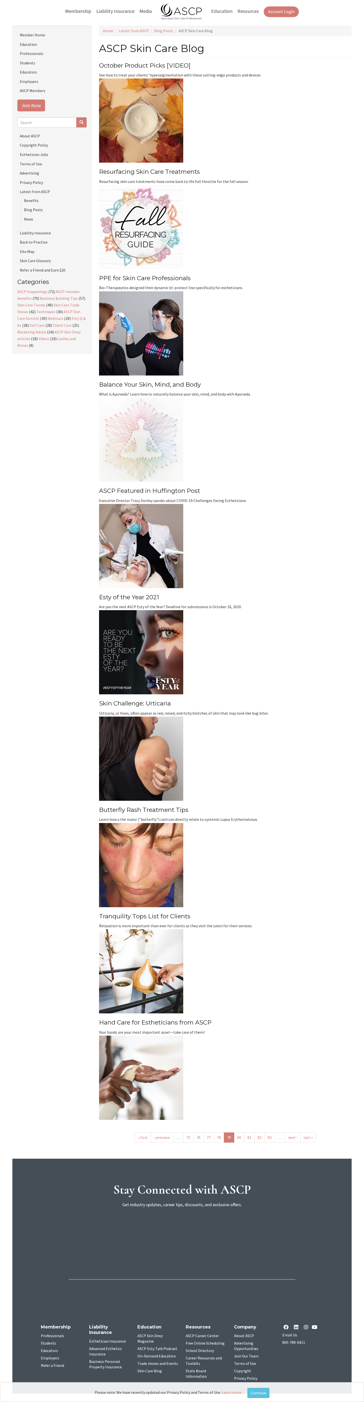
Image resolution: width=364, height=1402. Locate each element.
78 (219, 1137)
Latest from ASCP (134, 30)
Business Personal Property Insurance (105, 1364)
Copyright (242, 1371)
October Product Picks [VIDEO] (144, 65)
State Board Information (196, 1373)
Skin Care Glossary (35, 260)
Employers (29, 81)
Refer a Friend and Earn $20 (42, 270)
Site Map (27, 251)
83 (270, 1137)
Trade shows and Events (157, 1363)
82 (259, 1137)
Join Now (31, 105)
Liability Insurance (35, 232)
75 (188, 1137)
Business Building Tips (59, 298)
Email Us (289, 1335)
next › (292, 1137)
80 (239, 1137)
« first (143, 1137)
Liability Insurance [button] (115, 11)
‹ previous (162, 1137)
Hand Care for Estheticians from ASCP (155, 1022)
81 (249, 1137)
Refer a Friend (52, 1365)
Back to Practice (34, 242)
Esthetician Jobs (34, 154)
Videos (43, 338)
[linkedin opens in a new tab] (297, 1328)
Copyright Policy (34, 145)
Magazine (150, 1338)
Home (108, 30)
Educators (28, 72)
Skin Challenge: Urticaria (135, 703)
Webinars (55, 318)
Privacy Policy (31, 182)
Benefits (31, 200)
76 (199, 1137)
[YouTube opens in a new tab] (316, 1328)
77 (209, 1137)
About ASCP (30, 135)
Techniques (45, 311)
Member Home (32, 34)
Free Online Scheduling (205, 1343)
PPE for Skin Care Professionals (145, 278)
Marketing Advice (31, 331)
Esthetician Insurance (107, 1341)
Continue (258, 1392)
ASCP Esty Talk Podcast (157, 1349)
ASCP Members (32, 90)
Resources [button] (248, 11)
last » (308, 1137)
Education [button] (222, 11)
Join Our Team (246, 1356)
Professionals (31, 53)
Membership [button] (78, 11)
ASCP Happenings (32, 291)
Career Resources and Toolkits (204, 1360)
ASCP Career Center (202, 1336)
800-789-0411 (293, 1342)
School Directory (200, 1350)
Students (27, 62)
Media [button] (145, 11)
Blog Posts (163, 30)
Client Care (62, 325)
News (28, 219)
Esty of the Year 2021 (129, 597)
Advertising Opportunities (246, 1346)
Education (28, 44)
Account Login (281, 12)
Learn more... (232, 1392)
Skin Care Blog (149, 1371)
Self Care (37, 325)
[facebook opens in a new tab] (287, 1328)
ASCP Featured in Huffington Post (149, 490)
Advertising (29, 173)
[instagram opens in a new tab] (306, 1328)
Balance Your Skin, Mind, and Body (150, 384)
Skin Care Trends (31, 304)
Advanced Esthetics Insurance (105, 1351)
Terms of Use (31, 163)
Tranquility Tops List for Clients (144, 916)
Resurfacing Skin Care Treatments (149, 171)
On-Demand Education (156, 1356)
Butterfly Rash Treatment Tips (143, 809)
